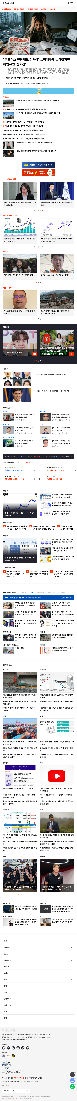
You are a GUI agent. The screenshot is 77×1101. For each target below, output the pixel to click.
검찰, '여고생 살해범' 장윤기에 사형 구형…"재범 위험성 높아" (36, 151)
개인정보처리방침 (19, 1078)
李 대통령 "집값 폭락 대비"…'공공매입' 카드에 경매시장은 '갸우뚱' (62, 542)
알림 (5, 1018)
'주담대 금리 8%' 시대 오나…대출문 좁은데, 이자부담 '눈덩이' (23, 130)
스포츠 (42, 856)
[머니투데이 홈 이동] (8, 1030)
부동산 (5, 536)
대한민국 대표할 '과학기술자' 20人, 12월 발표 (18, 788)
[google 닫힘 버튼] (74, 1073)
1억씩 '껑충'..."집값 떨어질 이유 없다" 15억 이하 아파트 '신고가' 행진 (38, 574)
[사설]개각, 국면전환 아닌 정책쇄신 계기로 (51, 374)
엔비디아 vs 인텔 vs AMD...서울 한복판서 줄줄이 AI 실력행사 (24, 109)
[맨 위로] (72, 1092)
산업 (4, 670)
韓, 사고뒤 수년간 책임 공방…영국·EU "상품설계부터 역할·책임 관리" (28, 83)
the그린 (7, 967)
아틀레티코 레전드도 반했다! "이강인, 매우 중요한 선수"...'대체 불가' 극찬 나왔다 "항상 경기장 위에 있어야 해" (56, 888)
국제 (41, 810)
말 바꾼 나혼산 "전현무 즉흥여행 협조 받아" (55, 275)
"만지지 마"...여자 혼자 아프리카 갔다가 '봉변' (18, 275)
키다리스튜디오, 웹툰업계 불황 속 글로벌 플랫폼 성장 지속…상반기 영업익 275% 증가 (25, 922)
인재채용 (10, 1078)
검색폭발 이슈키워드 (10, 645)
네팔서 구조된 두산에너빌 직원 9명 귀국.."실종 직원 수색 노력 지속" (38, 100)
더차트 (42, 645)
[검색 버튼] (68, 3)
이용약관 (4, 1081)
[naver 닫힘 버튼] (74, 1085)
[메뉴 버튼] (72, 3)
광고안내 (10, 1081)
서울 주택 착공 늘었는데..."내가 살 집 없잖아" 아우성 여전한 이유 (15, 574)
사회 (41, 763)
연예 (4, 856)
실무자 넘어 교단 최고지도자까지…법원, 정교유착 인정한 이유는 (23, 139)
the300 (7, 947)
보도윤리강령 (5, 1085)
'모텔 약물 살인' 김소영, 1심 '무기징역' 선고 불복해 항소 (34, 142)
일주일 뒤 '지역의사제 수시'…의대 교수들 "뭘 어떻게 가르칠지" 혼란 (26, 614)
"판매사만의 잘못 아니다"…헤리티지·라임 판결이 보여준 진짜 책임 (27, 78)
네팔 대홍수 (7, 288)
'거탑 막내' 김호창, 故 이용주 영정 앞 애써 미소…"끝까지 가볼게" (19, 888)
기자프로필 (7, 1005)
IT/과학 (5, 763)
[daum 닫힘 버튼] (74, 1079)
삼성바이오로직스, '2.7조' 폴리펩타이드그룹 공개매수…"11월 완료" (62, 623)
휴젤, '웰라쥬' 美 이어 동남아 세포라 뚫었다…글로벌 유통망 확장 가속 (63, 614)
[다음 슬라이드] (42, 210)
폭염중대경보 (19, 648)
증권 (4, 491)
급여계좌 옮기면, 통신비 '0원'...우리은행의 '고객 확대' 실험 (23, 122)
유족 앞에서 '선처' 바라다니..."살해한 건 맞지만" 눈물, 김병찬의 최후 (26, 637)
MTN (42, 903)
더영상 (42, 632)
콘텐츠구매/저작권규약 (26, 1081)
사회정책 (6, 810)
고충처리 (36, 1081)
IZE (41, 916)
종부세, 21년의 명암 (10, 215)
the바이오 (7, 960)
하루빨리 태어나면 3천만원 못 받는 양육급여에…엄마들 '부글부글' (24, 134)
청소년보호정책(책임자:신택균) (33, 1078)
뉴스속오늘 (7, 632)
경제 (4, 716)
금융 (41, 716)
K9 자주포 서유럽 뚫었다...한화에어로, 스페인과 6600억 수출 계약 (38, 113)
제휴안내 (16, 1081)
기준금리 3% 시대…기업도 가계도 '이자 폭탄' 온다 (56, 701)
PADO (5, 903)
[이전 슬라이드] (34, 210)
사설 (4, 369)
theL (6, 954)
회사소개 (4, 1078)
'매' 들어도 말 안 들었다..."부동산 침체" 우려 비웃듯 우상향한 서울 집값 (63, 574)
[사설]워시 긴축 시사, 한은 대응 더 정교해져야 (52, 391)
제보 (5, 1012)
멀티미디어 (7, 327)
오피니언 (6, 408)
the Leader (8, 916)
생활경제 (43, 670)
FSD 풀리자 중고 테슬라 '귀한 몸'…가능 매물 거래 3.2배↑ (23, 126)
